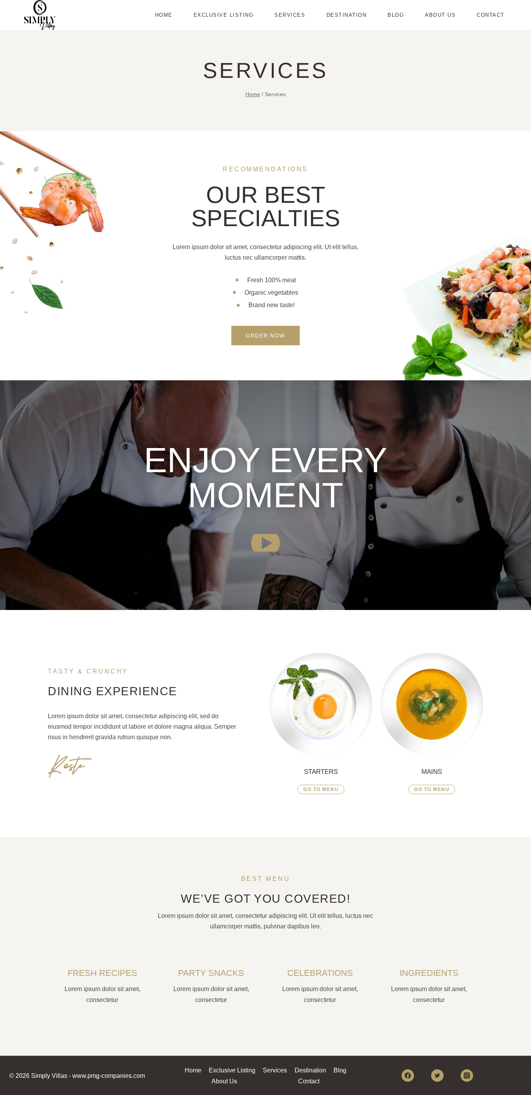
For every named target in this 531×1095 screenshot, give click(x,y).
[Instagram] (467, 1075)
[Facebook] (408, 1075)
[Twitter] (437, 1075)
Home (164, 15)
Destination (347, 15)
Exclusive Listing (224, 15)
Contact (491, 15)
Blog (396, 15)
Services (289, 15)
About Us (440, 15)
